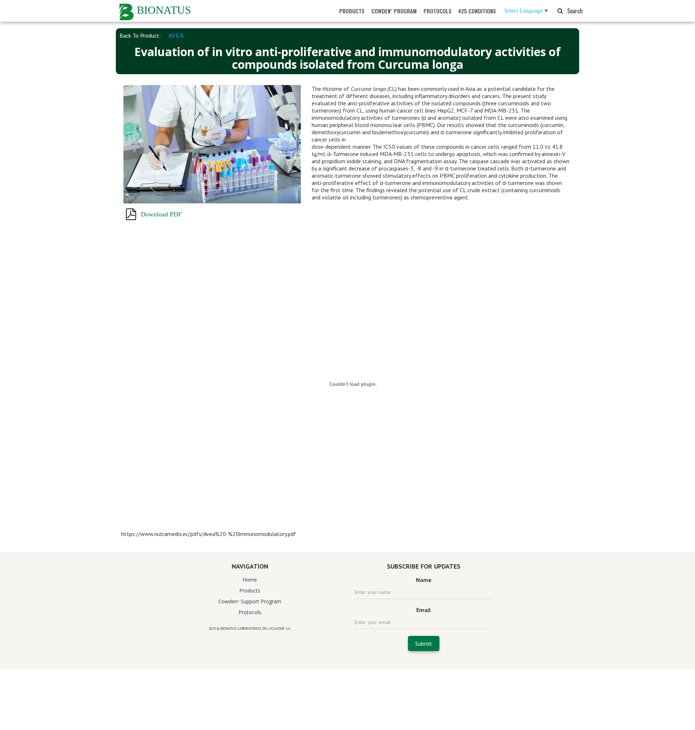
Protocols (250, 612)
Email (423, 609)
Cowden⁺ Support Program (249, 601)
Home (250, 579)
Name (423, 579)
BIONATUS (164, 10)
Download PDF (161, 214)
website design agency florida (250, 641)
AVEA (176, 36)
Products (249, 590)
